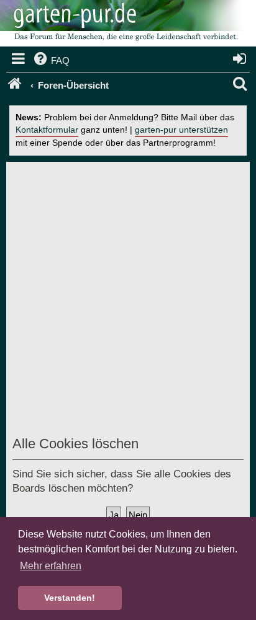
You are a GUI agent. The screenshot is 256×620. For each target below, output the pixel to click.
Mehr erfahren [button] (50, 565)
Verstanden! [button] (69, 598)
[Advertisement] (128, 301)
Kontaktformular (47, 130)
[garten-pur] (124, 25)
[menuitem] (51, 60)
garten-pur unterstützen (181, 130)
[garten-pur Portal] (15, 85)
